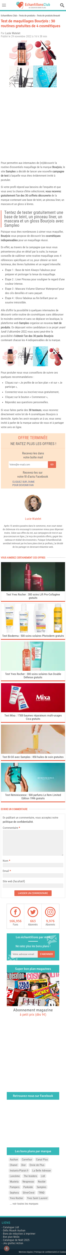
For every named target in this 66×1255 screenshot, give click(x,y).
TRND (41, 1192)
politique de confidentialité (18, 821)
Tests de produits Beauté (48, 15)
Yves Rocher (16, 1198)
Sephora (14, 1192)
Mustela (14, 1181)
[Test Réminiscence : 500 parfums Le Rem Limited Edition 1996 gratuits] (33, 790)
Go (51, 464)
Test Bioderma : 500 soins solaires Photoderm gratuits (33, 635)
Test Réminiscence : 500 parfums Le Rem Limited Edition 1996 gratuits (33, 796)
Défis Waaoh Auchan (14, 1230)
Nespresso (28, 1181)
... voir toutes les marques (24, 1203)
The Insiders (30, 1176)
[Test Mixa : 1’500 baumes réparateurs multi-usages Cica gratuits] (33, 711)
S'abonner (46, 954)
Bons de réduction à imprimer (19, 1233)
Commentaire (11, 827)
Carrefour (27, 1159)
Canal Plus (42, 1159)
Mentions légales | (26, 1252)
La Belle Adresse (41, 1170)
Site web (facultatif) (14, 881)
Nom (5, 860)
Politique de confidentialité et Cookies (50, 1252)
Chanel (13, 1165)
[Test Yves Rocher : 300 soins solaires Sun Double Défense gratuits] (33, 669)
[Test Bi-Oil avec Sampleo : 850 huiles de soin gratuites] (33, 752)
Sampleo (11, 171)
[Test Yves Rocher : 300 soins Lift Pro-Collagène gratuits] (33, 590)
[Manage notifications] (6, 1248)
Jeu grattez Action (13, 1243)
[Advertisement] (33, 123)
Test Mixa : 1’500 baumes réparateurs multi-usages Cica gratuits (33, 717)
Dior (23, 1165)
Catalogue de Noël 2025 (16, 1240)
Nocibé (42, 1181)
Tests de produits (27, 15)
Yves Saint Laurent (37, 1198)
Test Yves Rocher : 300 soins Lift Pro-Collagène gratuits (33, 596)
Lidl (43, 1176)
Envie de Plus (37, 1165)
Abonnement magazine (33, 1012)
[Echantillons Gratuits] (33, 8)
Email (6, 871)
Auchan (14, 1159)
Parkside (28, 1187)
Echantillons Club (9, 15)
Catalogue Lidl (11, 1227)
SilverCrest (29, 1192)
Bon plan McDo (11, 1236)
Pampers (14, 1187)
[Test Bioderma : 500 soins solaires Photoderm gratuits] (33, 631)
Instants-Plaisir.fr (19, 1170)
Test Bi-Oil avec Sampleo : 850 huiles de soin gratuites (33, 757)
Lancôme (15, 1176)
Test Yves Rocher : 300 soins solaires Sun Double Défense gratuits (33, 675)
